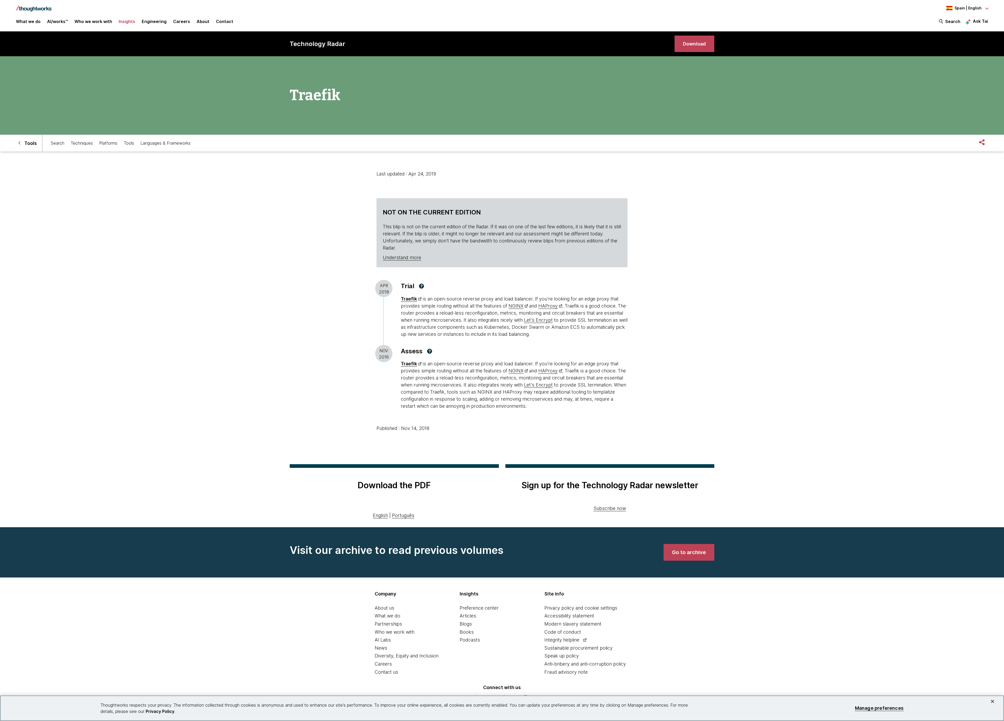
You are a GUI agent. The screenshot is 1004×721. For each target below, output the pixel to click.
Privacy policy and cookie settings (580, 608)
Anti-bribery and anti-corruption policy (585, 664)
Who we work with (394, 632)
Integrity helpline (561, 640)
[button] (421, 286)
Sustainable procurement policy (578, 648)
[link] (694, 44)
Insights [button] (127, 21)
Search (952, 21)
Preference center (479, 608)
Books (467, 632)
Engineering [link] (154, 21)
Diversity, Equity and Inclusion (406, 655)
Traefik (409, 299)
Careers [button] (181, 21)
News (381, 648)
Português (403, 515)
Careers (383, 664)
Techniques (82, 143)
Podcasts (470, 640)
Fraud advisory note (566, 672)
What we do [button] (28, 21)
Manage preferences (879, 708)
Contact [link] (224, 21)
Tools (129, 143)
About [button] (203, 21)
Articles (468, 615)
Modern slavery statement (572, 624)
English (380, 515)
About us (384, 608)
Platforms (108, 143)
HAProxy (548, 306)
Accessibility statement (569, 615)
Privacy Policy (160, 711)
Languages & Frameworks (165, 143)
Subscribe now (610, 508)
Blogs (466, 624)
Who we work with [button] (93, 21)
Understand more (402, 257)
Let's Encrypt (538, 320)
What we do (387, 615)
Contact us (386, 672)
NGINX (516, 306)
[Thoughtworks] (34, 6)
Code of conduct (562, 632)
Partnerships (388, 624)
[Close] (992, 701)
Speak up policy (561, 655)
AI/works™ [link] (57, 21)
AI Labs (383, 640)
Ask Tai (980, 21)
